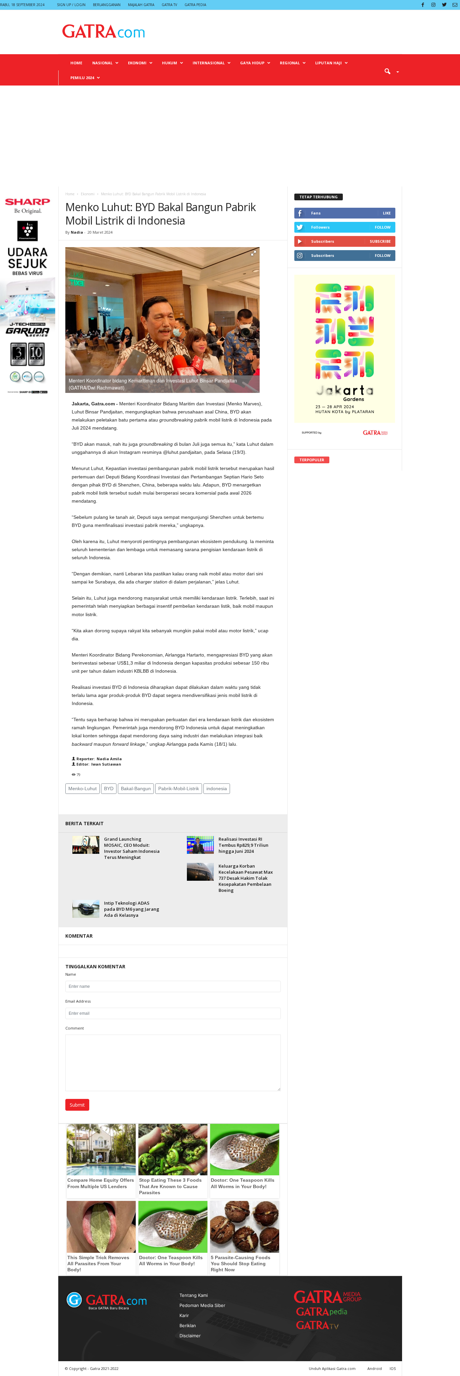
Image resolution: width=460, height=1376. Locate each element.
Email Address (78, 1001)
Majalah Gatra (141, 4)
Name (70, 974)
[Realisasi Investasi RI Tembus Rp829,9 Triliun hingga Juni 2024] (200, 845)
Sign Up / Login (71, 4)
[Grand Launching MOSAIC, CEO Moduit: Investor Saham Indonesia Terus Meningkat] (85, 845)
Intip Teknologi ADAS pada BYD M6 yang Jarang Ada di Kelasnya (131, 909)
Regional (290, 62)
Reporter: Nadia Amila (98, 758)
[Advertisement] (230, 136)
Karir (184, 1315)
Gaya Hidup (252, 62)
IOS (393, 1368)
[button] (389, 71)
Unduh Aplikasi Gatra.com (333, 1368)
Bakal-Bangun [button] (136, 788)
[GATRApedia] (324, 1311)
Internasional (209, 62)
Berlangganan (107, 4)
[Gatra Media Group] (327, 1296)
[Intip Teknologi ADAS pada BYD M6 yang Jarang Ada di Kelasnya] (85, 909)
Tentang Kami (193, 1295)
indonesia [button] (216, 788)
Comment (74, 1028)
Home (76, 62)
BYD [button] (108, 788)
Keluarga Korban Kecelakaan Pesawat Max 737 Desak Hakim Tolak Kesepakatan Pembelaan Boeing (246, 878)
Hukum (169, 62)
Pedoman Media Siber (202, 1305)
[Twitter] (444, 5)
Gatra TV (169, 4)
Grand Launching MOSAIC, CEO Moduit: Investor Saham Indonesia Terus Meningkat (132, 848)
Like (387, 212)
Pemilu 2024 (82, 77)
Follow (383, 227)
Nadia (77, 232)
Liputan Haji (328, 62)
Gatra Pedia (195, 4)
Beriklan (187, 1325)
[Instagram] (433, 5)
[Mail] (455, 5)
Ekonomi (137, 62)
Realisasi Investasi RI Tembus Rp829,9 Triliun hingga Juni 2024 (243, 845)
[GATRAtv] (324, 1325)
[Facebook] (423, 5)
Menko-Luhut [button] (82, 788)
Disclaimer (190, 1335)
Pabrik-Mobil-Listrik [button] (178, 788)
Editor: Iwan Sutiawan (98, 764)
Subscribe (380, 241)
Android (374, 1368)
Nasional (102, 62)
